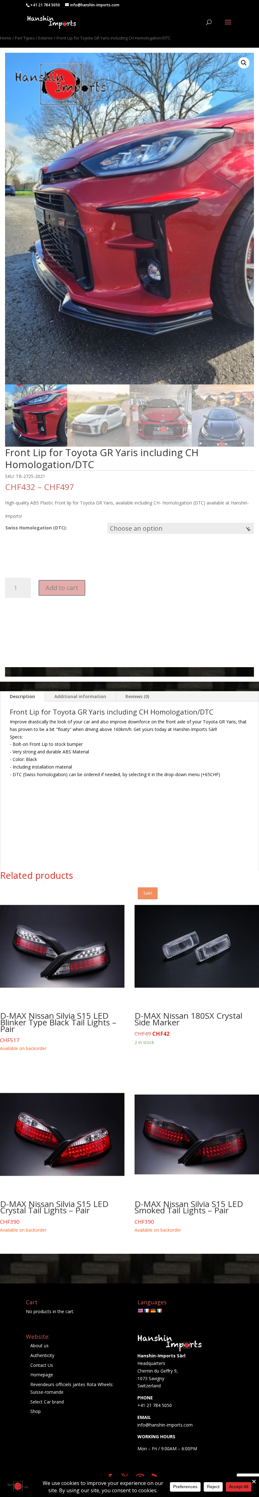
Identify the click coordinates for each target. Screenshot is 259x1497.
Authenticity (42, 1355)
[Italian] (159, 1310)
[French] (146, 1310)
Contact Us (41, 1365)
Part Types (25, 38)
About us (39, 1346)
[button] (244, 63)
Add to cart (61, 587)
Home (5, 38)
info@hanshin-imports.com (165, 1425)
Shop (35, 1411)
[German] (153, 1310)
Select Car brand (47, 1402)
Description (22, 696)
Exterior (45, 38)
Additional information (80, 696)
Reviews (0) (137, 696)
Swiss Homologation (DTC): (36, 528)
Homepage (41, 1375)
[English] (140, 1310)
